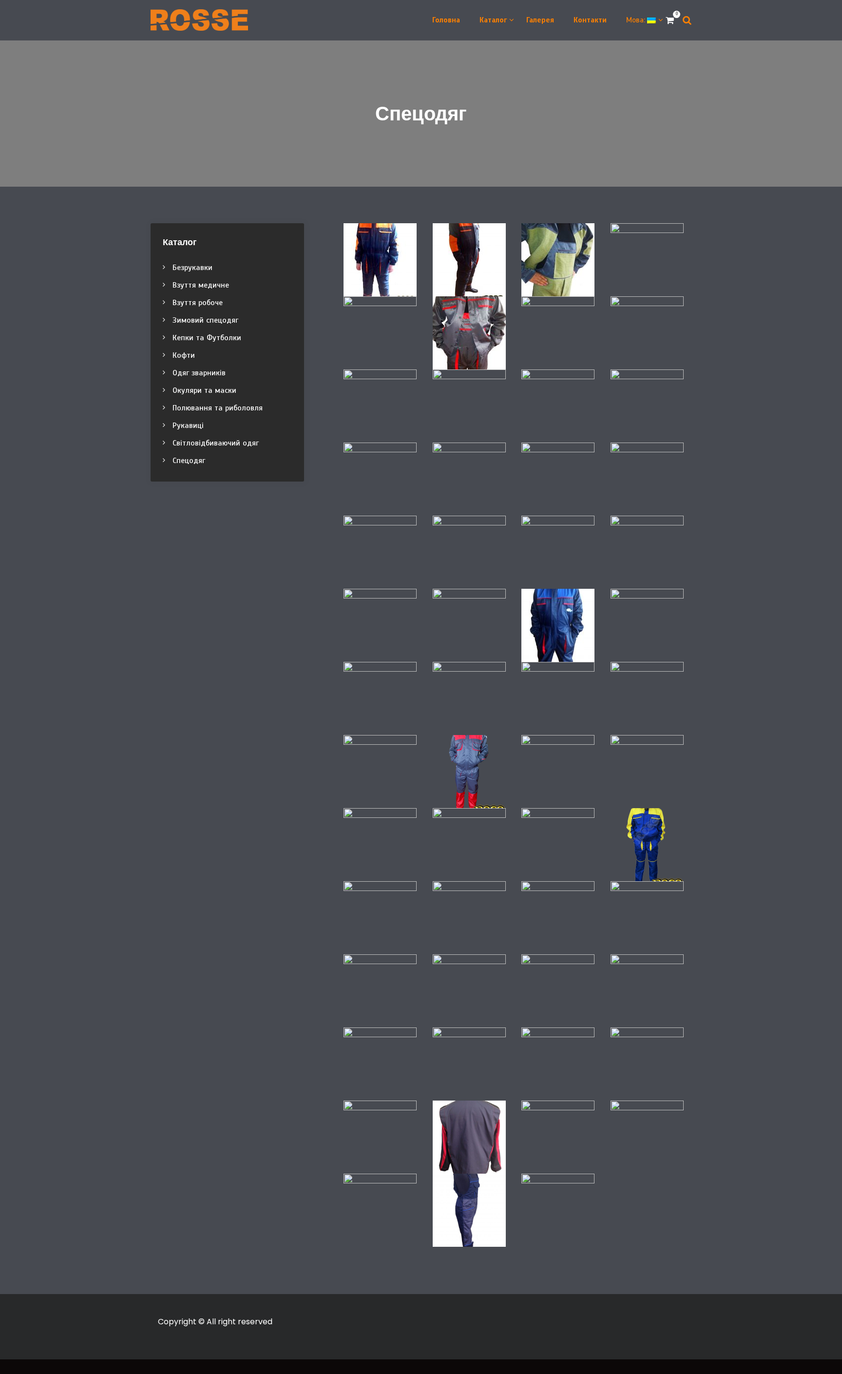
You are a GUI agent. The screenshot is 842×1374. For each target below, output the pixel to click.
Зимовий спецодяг (205, 320)
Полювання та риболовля (217, 408)
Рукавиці (188, 425)
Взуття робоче (197, 303)
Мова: (636, 20)
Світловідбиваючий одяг (215, 443)
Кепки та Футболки (206, 338)
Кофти (183, 355)
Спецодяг (188, 460)
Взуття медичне (200, 285)
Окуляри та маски (204, 390)
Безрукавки (192, 267)
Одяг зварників (199, 373)
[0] (670, 20)
